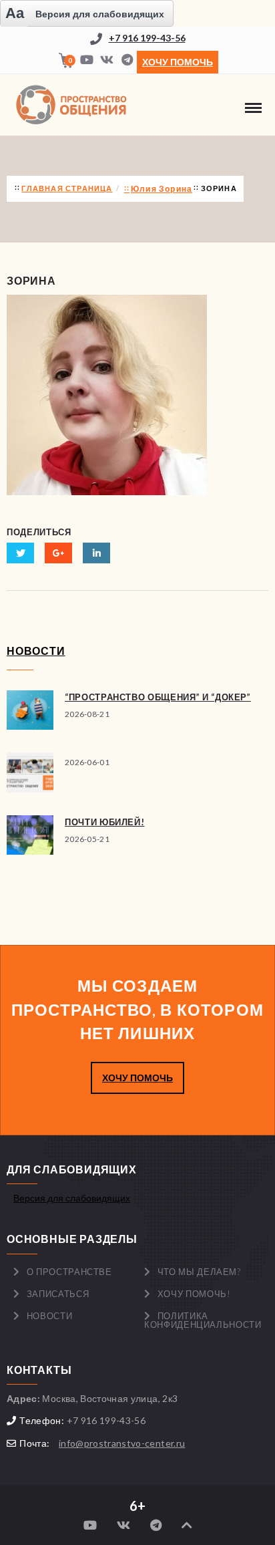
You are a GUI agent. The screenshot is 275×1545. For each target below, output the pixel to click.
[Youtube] (87, 61)
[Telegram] (127, 61)
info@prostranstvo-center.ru (122, 1443)
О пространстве (69, 1271)
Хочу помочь (177, 61)
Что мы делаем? (199, 1271)
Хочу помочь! (194, 1293)
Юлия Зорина (161, 189)
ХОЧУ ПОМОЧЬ (137, 1077)
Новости (50, 1315)
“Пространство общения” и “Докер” (158, 697)
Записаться (58, 1293)
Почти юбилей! (104, 822)
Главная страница (66, 188)
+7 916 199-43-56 (147, 37)
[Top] (187, 1525)
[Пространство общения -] (73, 105)
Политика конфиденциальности (203, 1320)
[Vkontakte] (107, 61)
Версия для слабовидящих (71, 1198)
